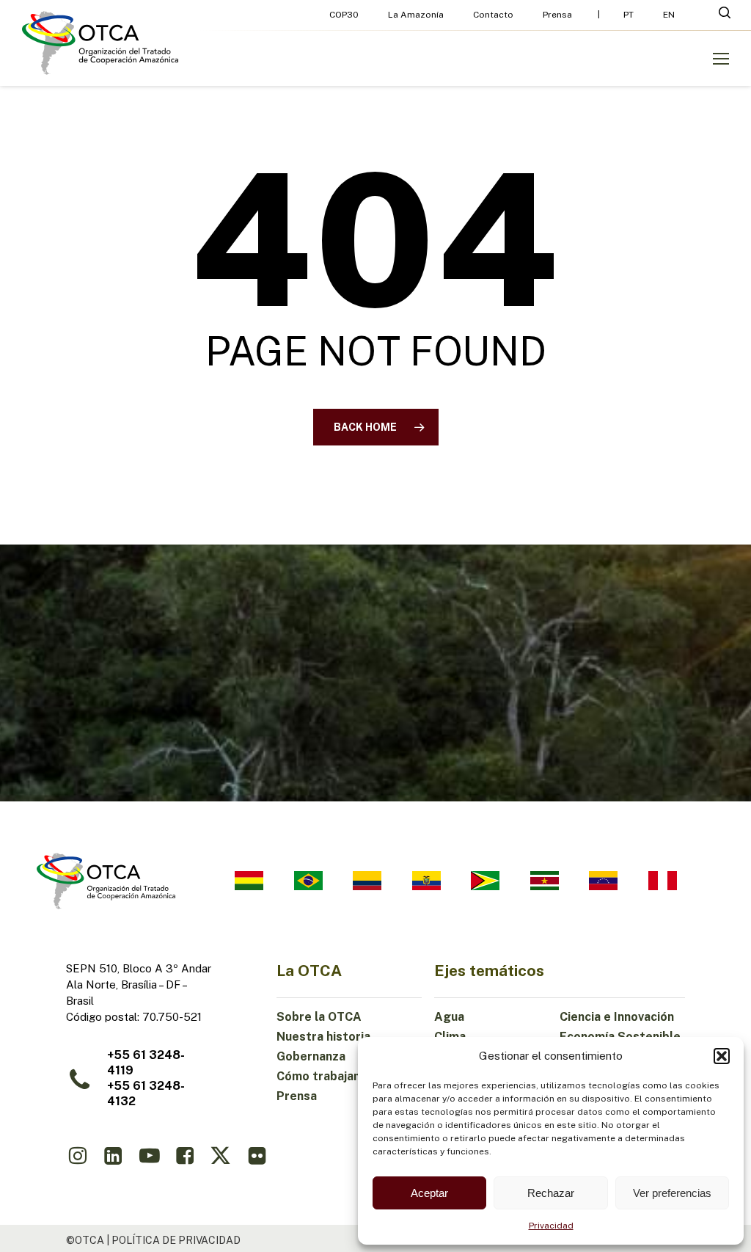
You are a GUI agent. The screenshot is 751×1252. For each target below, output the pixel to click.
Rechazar (550, 1193)
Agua (449, 1017)
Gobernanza (310, 1056)
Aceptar (429, 1193)
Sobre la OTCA (319, 1017)
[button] (721, 1056)
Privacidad (551, 1225)
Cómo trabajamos (327, 1076)
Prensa (296, 1096)
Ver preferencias (672, 1193)
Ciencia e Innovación (617, 1017)
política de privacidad (176, 1240)
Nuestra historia (323, 1037)
